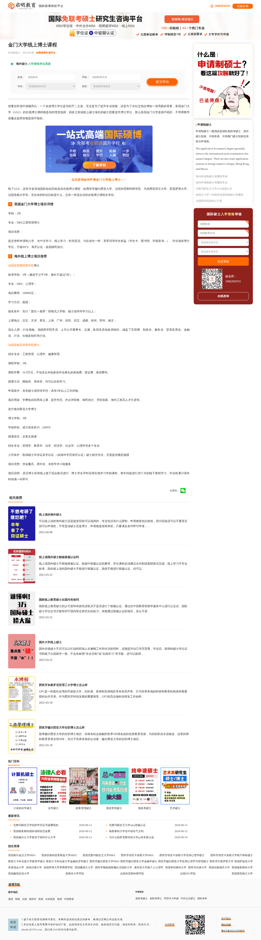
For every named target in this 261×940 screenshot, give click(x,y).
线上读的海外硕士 (50, 514)
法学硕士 (53, 808)
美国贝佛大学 (34, 867)
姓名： (21, 77)
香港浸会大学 (16, 867)
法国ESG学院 (188, 873)
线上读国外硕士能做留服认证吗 (59, 557)
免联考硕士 (144, 808)
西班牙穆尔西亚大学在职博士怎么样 (62, 727)
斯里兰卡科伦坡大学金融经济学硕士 (67, 861)
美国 (10, 899)
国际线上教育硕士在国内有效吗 (59, 599)
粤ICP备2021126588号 (233, 930)
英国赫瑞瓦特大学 (18, 873)
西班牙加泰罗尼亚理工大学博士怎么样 (63, 685)
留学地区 (13, 892)
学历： (21, 86)
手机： (85, 77)
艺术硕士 (175, 808)
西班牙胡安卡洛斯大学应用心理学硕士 (182, 855)
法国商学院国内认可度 (209, 200)
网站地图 (226, 924)
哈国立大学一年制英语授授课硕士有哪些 (219, 194)
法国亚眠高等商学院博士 (24, 345)
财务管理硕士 (84, 808)
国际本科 (202, 898)
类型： (85, 86)
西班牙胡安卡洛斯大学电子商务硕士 (231, 855)
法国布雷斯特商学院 (21, 265)
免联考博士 (156, 898)
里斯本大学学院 (74, 873)
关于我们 (226, 918)
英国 (40, 899)
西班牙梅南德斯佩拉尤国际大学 (113, 867)
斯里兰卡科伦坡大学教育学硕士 (26, 861)
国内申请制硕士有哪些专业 (212, 182)
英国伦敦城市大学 (219, 867)
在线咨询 (242, 6)
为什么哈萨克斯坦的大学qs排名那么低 (131, 837)
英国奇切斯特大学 (175, 867)
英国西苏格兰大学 (242, 873)
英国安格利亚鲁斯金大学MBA (59, 855)
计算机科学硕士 (22, 808)
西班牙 (32, 899)
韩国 (17, 899)
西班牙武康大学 (197, 867)
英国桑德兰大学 (84, 867)
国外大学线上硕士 (50, 642)
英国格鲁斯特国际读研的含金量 (31, 831)
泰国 (59, 899)
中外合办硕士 (188, 898)
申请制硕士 (14, 52)
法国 (24, 899)
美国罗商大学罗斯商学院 (58, 867)
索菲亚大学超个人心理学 (148, 867)
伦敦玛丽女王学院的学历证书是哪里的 (35, 825)
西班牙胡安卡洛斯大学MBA (137, 855)
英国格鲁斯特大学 (242, 867)
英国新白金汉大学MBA (21, 855)
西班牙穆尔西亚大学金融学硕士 (138, 861)
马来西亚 (50, 899)
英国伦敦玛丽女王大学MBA (99, 855)
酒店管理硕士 (114, 808)
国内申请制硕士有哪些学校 (212, 176)
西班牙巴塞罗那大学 (221, 861)
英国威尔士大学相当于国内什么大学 (34, 837)
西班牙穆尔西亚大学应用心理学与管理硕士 (183, 861)
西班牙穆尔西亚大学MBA (104, 861)
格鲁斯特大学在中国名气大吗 (126, 831)
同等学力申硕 (171, 898)
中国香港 (69, 899)
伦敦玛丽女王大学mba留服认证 (127, 825)
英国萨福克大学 (243, 861)
